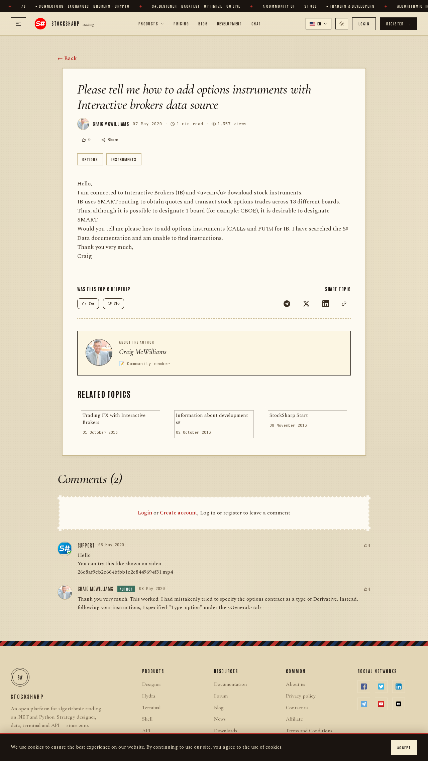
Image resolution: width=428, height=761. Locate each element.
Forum (221, 696)
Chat (256, 23)
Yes (91, 303)
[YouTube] (381, 704)
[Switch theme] (341, 23)
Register (398, 23)
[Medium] (398, 704)
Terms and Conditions (309, 731)
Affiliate (294, 719)
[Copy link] (344, 303)
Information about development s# (212, 419)
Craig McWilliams (143, 351)
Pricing (181, 23)
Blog (203, 23)
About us (295, 684)
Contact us (297, 708)
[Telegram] (287, 303)
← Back (67, 58)
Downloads (225, 731)
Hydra (148, 696)
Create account (178, 513)
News (220, 719)
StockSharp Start (289, 415)
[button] (319, 23)
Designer (151, 684)
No (117, 303)
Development (229, 23)
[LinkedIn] (325, 303)
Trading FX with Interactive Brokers (114, 419)
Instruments (123, 159)
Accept (404, 747)
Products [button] (148, 23)
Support (86, 545)
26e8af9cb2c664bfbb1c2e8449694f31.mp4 (125, 572)
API (146, 731)
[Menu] (18, 23)
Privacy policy (301, 696)
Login (363, 23)
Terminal (151, 708)
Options (90, 159)
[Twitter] (306, 303)
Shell (147, 719)
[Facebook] (363, 686)
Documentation (230, 684)
